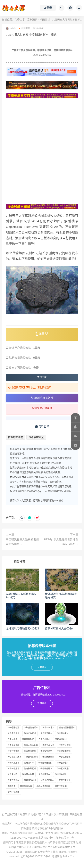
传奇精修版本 (46, 769)
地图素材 (45, 20)
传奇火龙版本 (13, 763)
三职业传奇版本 (31, 728)
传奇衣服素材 (44, 775)
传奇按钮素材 (46, 751)
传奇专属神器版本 (67, 728)
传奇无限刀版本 (14, 757)
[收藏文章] (22, 518)
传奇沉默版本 (65, 757)
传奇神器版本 (13, 769)
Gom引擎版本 (14, 728)
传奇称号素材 (30, 769)
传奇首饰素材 (13, 780)
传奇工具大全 (48, 745)
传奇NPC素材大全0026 (58, 628)
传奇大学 (20, 20)
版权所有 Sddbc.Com (63, 856)
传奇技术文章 (30, 751)
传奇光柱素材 (30, 734)
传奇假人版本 (13, 734)
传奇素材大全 (36, 437)
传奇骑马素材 (30, 780)
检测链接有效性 (43, 397)
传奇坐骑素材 (13, 745)
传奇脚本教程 (28, 775)
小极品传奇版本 (43, 786)
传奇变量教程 (28, 739)
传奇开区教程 (65, 745)
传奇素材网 (12, 775)
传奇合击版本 (44, 739)
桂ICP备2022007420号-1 (35, 856)
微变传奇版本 (61, 786)
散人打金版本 (13, 792)
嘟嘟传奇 (11, 786)
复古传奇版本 (26, 786)
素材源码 (32, 20)
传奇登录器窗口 (45, 763)
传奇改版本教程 (64, 751)
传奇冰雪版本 (46, 734)
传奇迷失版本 (61, 775)
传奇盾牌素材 (63, 763)
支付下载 (42, 377)
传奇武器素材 (48, 757)
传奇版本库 (29, 763)
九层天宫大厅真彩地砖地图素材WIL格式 (42, 500)
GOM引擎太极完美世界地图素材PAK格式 (61, 542)
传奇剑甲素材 (63, 734)
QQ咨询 (43, 426)
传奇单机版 (12, 739)
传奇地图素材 (15, 437)
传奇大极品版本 (31, 745)
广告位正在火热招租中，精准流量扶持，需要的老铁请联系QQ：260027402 (42, 52)
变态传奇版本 (65, 780)
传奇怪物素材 (13, 751)
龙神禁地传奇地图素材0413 (22, 628)
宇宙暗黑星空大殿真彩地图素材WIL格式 (22, 542)
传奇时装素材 (32, 757)
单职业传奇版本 (47, 780)
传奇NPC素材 (49, 728)
